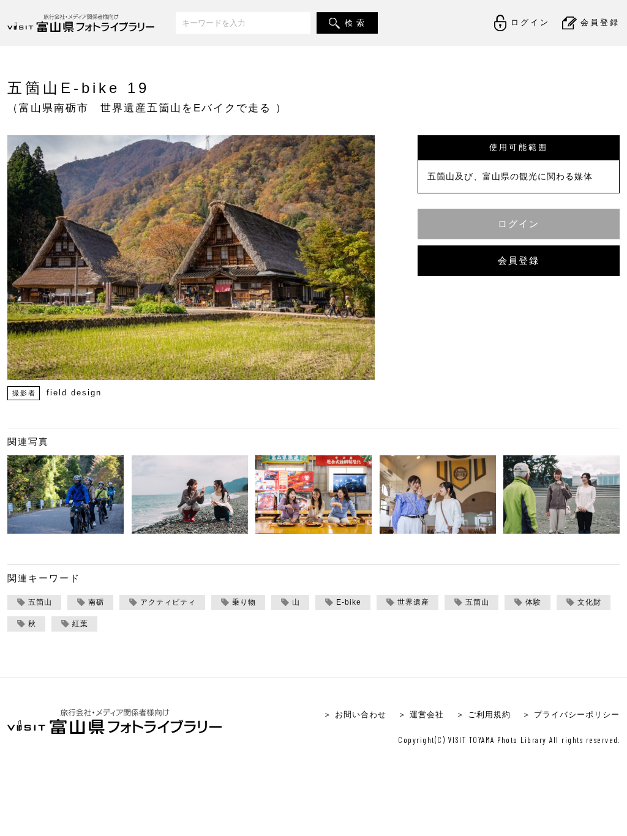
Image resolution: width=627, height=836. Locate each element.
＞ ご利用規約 (483, 714)
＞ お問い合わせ (354, 714)
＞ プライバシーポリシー (571, 714)
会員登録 (518, 260)
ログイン (518, 223)
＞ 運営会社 (421, 714)
